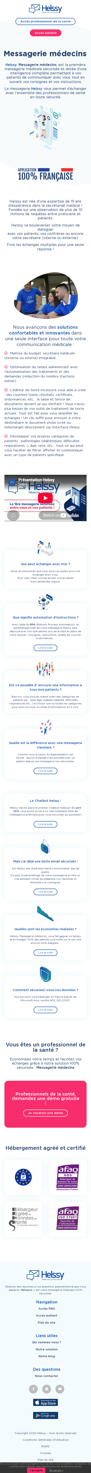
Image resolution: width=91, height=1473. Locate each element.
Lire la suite (45, 647)
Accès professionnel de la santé (45, 21)
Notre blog (46, 1356)
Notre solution (47, 1349)
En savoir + (56, 1470)
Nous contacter (46, 1376)
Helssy (11, 65)
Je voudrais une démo (45, 1113)
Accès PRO (46, 1309)
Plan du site (46, 1322)
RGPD (45, 1446)
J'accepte (36, 1470)
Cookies (45, 1453)
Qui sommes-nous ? (46, 1342)
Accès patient (46, 33)
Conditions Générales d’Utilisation (46, 1439)
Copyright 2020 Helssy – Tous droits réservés (45, 1433)
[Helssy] (45, 9)
